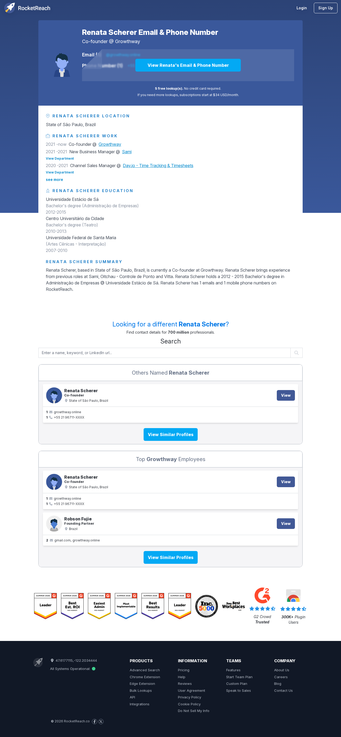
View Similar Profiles (170, 434)
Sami (127, 151)
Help (181, 677)
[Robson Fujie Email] (54, 524)
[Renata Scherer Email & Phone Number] (62, 62)
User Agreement (191, 690)
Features (233, 670)
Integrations (139, 704)
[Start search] (297, 353)
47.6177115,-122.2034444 (76, 660)
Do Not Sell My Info (193, 711)
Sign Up (325, 8)
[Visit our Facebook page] (94, 721)
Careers (281, 677)
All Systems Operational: (70, 668)
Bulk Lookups (141, 690)
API (132, 697)
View (286, 395)
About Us (281, 670)
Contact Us (283, 690)
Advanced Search (145, 670)
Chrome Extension (145, 677)
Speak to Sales (238, 690)
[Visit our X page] (101, 721)
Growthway (127, 41)
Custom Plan (236, 683)
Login (302, 8)
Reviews (185, 683)
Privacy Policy (189, 697)
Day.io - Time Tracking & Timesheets (158, 165)
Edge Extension (142, 683)
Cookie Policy (189, 704)
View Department (60, 158)
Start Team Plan (239, 677)
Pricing (183, 670)
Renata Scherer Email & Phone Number (150, 32)
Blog (277, 683)
